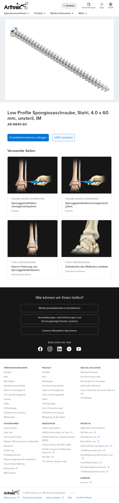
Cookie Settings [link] (84, 497)
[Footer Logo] (12, 492)
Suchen (69, 5)
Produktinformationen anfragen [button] (28, 137)
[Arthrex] (16, 5)
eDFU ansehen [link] (64, 137)
